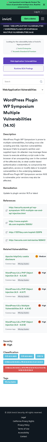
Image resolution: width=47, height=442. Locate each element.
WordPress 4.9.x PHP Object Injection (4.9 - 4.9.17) (19, 290)
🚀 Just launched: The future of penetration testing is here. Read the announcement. (23, 4)
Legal (23, 417)
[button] (38, 11)
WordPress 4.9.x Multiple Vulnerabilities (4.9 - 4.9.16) (18, 307)
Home (6, 26)
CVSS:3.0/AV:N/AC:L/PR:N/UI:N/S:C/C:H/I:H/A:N (24, 362)
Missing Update (10, 382)
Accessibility (23, 432)
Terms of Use (23, 429)
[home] (6, 18)
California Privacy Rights (23, 421)
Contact (23, 436)
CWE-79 (40, 356)
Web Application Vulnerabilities (27, 26)
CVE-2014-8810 (27, 356)
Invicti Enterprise (24, 48)
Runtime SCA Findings (23, 68)
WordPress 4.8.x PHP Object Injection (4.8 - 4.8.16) (19, 323)
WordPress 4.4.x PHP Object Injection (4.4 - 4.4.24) (19, 274)
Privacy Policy (23, 425)
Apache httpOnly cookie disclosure (17, 258)
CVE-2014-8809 (11, 356)
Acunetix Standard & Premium (24, 51)
